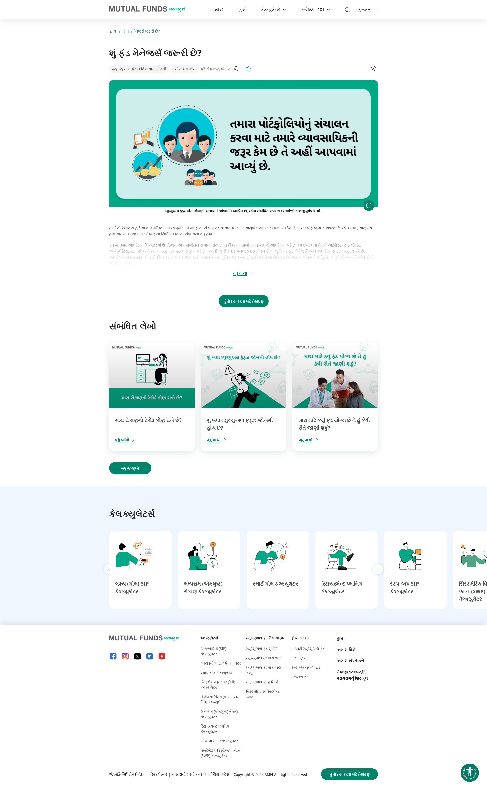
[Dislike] (237, 69)
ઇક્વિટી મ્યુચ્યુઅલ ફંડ (308, 648)
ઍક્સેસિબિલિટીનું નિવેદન (127, 774)
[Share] (373, 69)
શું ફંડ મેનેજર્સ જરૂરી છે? (142, 31)
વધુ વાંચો (240, 273)
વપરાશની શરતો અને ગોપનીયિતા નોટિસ (200, 774)
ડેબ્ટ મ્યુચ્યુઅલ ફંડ (305, 667)
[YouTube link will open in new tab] (162, 656)
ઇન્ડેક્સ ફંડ (299, 676)
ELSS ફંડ (298, 657)
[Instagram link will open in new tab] (125, 656)
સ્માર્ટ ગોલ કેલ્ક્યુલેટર (275, 583)
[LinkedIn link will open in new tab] (150, 656)
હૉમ (113, 31)
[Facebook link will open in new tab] (113, 656)
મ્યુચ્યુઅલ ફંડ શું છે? (261, 648)
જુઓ (242, 9)
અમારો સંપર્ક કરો (350, 660)
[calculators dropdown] (284, 10)
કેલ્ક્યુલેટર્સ (270, 9)
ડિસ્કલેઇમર (158, 774)
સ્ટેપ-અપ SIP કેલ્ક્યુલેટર (219, 740)
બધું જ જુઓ (130, 468)
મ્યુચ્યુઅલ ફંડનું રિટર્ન (262, 682)
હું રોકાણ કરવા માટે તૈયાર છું (244, 301)
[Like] (248, 69)
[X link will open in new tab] (137, 656)
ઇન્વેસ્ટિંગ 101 (312, 9)
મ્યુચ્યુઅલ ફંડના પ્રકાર (263, 657)
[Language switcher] (376, 10)
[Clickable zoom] (369, 205)
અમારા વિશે (346, 649)
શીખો (219, 9)
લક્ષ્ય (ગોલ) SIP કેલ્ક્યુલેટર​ (221, 663)
